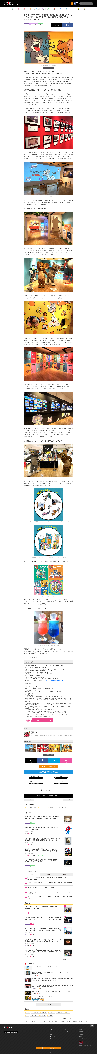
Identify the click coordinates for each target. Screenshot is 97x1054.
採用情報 (81, 1034)
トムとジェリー (42, 807)
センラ (67, 1012)
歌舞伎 (28, 1012)
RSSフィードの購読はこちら (49, 766)
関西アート (52, 807)
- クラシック (52, 1034)
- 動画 (65, 1029)
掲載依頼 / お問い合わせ (83, 1033)
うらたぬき (42, 1015)
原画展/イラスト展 (62, 807)
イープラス (26, 1021)
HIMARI (50, 1015)
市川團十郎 (35, 1012)
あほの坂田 (34, 1015)
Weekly (48, 874)
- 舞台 (51, 1031)
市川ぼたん (51, 1012)
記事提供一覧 (81, 1031)
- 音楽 (51, 1029)
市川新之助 (43, 1012)
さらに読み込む (48, 1004)
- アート (51, 1038)
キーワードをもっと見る (66, 1018)
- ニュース (66, 1031)
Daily (32, 874)
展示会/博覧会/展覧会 (31, 807)
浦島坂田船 (60, 1012)
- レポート (66, 1034)
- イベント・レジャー (54, 1033)
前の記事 (29, 800)
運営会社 (81, 1029)
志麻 (28, 1015)
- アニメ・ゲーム (53, 1036)
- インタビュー (67, 1033)
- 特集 (65, 1038)
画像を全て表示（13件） (49, 67)
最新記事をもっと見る (67, 959)
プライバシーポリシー (83, 1038)
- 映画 (51, 1041)
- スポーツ (52, 1040)
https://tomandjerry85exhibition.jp (54, 680)
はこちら (40, 720)
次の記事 (68, 800)
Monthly (65, 874)
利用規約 (81, 1036)
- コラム (65, 1036)
